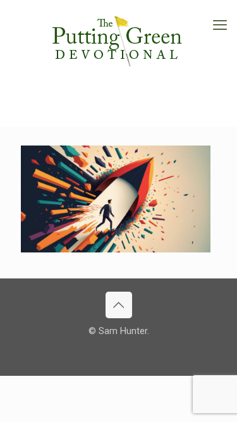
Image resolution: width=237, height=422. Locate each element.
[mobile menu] (220, 25)
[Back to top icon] (119, 305)
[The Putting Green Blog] (118, 38)
